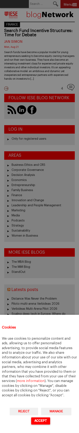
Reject (24, 411)
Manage (56, 411)
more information (31, 381)
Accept (40, 420)
